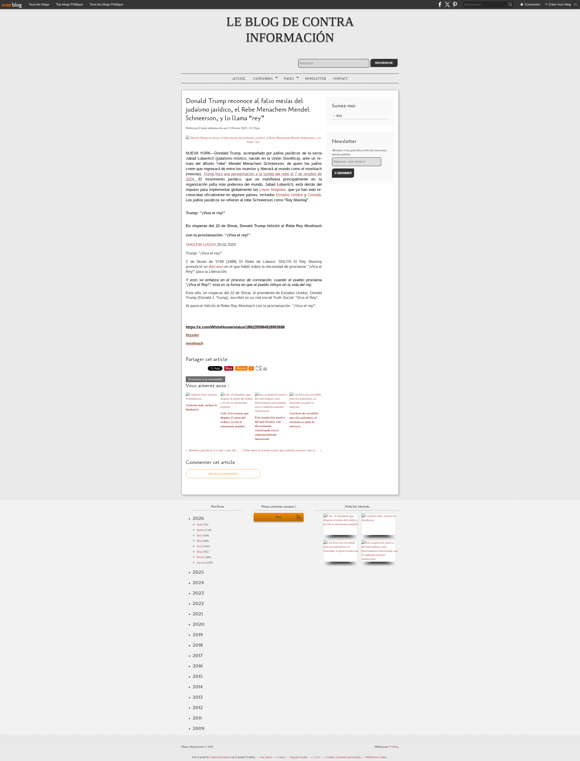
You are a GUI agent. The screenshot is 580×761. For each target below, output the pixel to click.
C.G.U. (317, 757)
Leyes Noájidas (272, 189)
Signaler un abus (299, 757)
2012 (198, 707)
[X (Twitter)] (447, 4)
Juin (199, 535)
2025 (198, 572)
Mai (199, 541)
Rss (278, 517)
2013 (198, 697)
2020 (198, 624)
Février (201, 557)
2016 (198, 666)
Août (200, 524)
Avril (200, 546)
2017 (197, 655)
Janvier (201, 562)
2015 (198, 676)
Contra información (220, 757)
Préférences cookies (376, 757)
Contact (340, 78)
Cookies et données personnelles (343, 757)
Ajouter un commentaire (223, 473)
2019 (198, 634)
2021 (198, 614)
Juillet (200, 530)
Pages (287, 78)
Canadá (314, 194)
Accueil (239, 78)
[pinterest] (455, 4)
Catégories (261, 78)
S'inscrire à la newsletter (205, 379)
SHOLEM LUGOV (201, 244)
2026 (198, 518)
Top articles (266, 757)
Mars (200, 552)
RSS (339, 116)
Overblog (394, 746)
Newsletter (315, 78)
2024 (198, 582)
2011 (197, 718)
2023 (198, 593)
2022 (198, 603)
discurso (216, 266)
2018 (198, 645)
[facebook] (440, 4)
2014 (198, 686)
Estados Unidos (289, 194)
